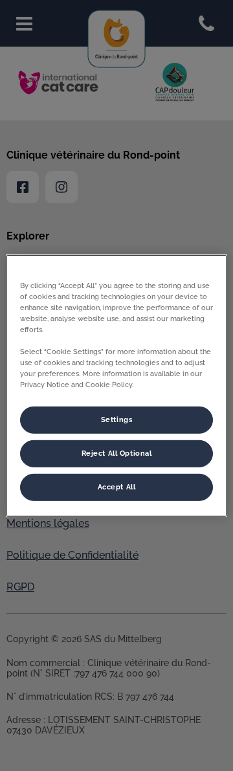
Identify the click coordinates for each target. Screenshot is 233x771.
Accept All (117, 486)
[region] (116, 385)
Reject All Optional (117, 453)
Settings (117, 419)
